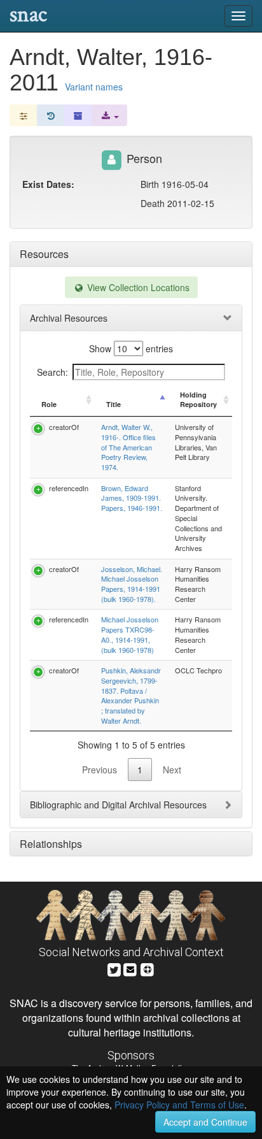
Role (49, 404)
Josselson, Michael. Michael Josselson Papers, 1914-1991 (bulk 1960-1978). (131, 584)
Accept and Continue (205, 1121)
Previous (99, 769)
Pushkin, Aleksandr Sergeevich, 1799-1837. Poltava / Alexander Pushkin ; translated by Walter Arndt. (131, 695)
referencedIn (68, 488)
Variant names (94, 86)
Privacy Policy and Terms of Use (179, 1104)
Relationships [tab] (51, 843)
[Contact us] (130, 968)
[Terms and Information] (147, 968)
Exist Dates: (48, 184)
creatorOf (64, 427)
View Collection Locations (137, 287)
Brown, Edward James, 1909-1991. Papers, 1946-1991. (131, 498)
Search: (52, 372)
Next (172, 769)
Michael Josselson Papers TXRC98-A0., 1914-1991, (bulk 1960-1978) (129, 634)
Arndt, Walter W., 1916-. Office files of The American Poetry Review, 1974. (128, 447)
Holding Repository (198, 400)
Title (113, 404)
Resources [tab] (44, 254)
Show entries (131, 348)
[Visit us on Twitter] (114, 968)
